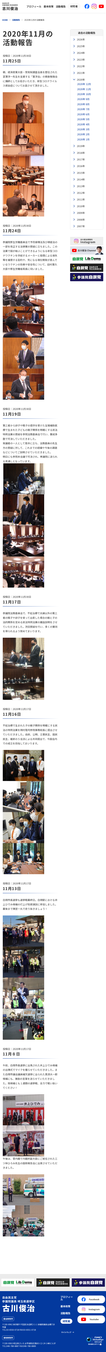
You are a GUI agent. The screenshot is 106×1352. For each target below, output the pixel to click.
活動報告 (61, 6)
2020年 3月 (83, 129)
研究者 (74, 6)
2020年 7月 (83, 109)
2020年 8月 (83, 104)
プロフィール (33, 6)
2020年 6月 (83, 114)
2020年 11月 (84, 89)
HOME (5, 20)
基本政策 (49, 6)
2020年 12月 (84, 84)
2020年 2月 (83, 134)
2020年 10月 (84, 94)
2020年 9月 (83, 99)
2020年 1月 (83, 139)
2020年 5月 (83, 119)
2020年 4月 (83, 124)
